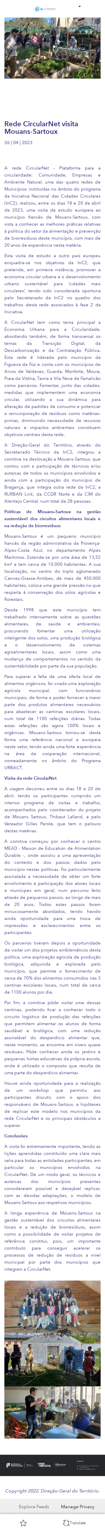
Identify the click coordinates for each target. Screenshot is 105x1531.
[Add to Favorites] (23, 1522)
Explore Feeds (34, 1506)
